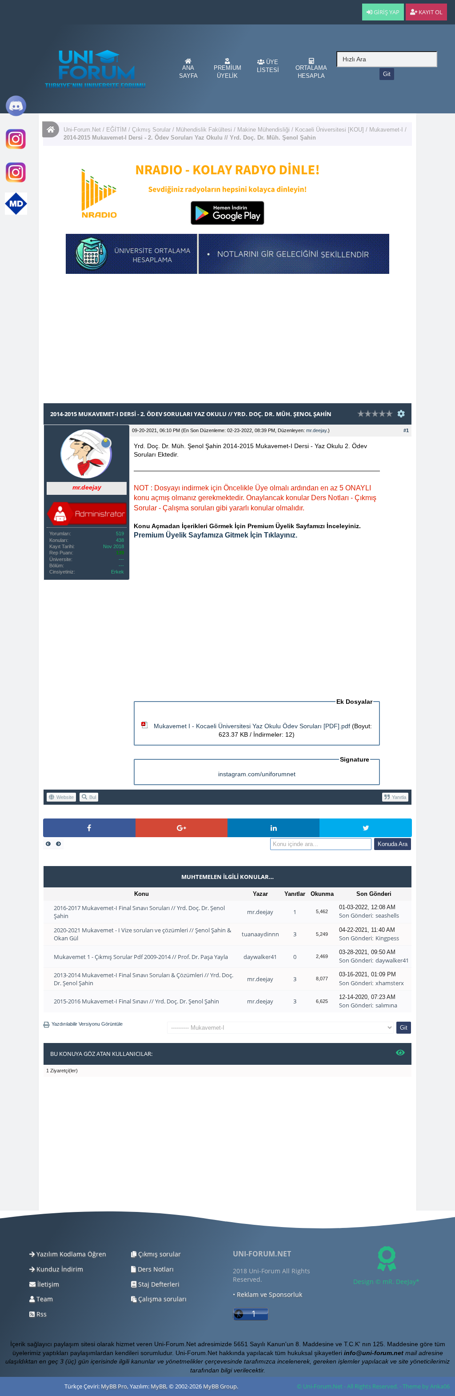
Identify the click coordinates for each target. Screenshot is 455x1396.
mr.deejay (316, 430)
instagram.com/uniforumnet (256, 774)
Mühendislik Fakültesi (204, 129)
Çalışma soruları (161, 1299)
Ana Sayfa (188, 71)
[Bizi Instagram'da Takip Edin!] (16, 148)
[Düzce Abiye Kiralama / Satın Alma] (16, 181)
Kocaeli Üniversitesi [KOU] (329, 129)
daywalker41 (260, 957)
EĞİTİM (116, 129)
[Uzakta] (105, 441)
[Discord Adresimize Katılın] (16, 115)
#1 (406, 430)
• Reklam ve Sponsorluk (267, 1294)
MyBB (158, 1386)
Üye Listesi (268, 66)
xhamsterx (389, 983)
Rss (41, 1314)
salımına (386, 1005)
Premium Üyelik (227, 71)
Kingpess (387, 938)
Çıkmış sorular (158, 1254)
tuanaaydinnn (260, 934)
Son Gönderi (355, 915)
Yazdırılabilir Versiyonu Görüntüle (87, 1024)
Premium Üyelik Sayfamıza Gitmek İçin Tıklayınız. (215, 535)
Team (44, 1299)
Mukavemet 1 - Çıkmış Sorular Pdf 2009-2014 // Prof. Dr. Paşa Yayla (141, 957)
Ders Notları (155, 1269)
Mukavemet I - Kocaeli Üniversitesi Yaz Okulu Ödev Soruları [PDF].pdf (252, 726)
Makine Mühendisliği (263, 129)
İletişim (47, 1284)
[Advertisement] (227, 340)
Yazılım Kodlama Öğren (70, 1254)
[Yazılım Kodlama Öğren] (16, 212)
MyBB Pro (114, 1386)
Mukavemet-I (387, 129)
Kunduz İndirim (59, 1269)
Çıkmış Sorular (151, 129)
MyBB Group (220, 1386)
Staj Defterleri (158, 1284)
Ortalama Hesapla (311, 71)
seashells (387, 915)
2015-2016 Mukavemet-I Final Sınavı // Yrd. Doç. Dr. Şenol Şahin (136, 1001)
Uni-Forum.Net (82, 129)
